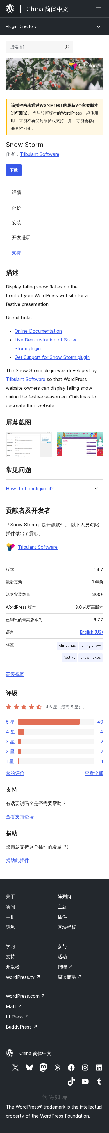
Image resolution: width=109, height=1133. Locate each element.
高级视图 (15, 674)
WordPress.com (25, 996)
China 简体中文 (35, 1053)
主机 (10, 917)
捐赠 (65, 967)
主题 (62, 907)
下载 (14, 170)
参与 (62, 946)
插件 (62, 917)
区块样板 (67, 927)
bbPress (17, 1017)
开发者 (13, 967)
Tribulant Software (39, 154)
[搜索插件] (67, 47)
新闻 (10, 907)
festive (70, 657)
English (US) (91, 632)
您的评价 (15, 773)
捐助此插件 (17, 860)
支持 (16, 253)
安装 (16, 222)
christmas (67, 645)
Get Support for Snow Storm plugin (52, 357)
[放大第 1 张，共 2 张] (44, 440)
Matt (14, 1006)
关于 (10, 896)
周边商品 (70, 977)
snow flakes (90, 657)
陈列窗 (65, 896)
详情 (16, 192)
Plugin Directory (21, 26)
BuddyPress (21, 1027)
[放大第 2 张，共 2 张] (95, 440)
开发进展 (21, 237)
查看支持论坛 (20, 817)
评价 (16, 208)
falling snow (91, 645)
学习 (10, 946)
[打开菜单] (99, 8)
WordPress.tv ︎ (23, 977)
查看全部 (94, 773)
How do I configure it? (30, 488)
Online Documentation (38, 331)
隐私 (10, 927)
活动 (62, 956)
